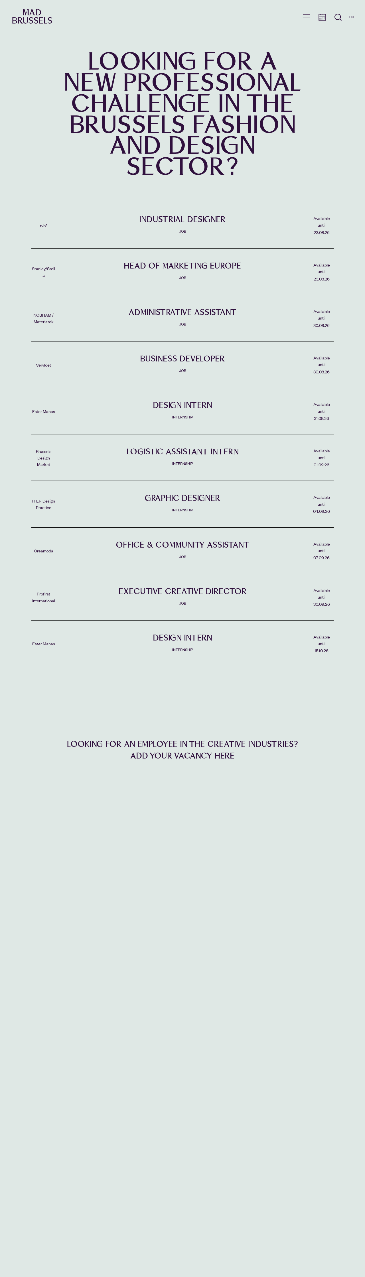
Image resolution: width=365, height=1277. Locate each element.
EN (351, 16)
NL (351, 33)
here (224, 755)
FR (351, 25)
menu (306, 17)
